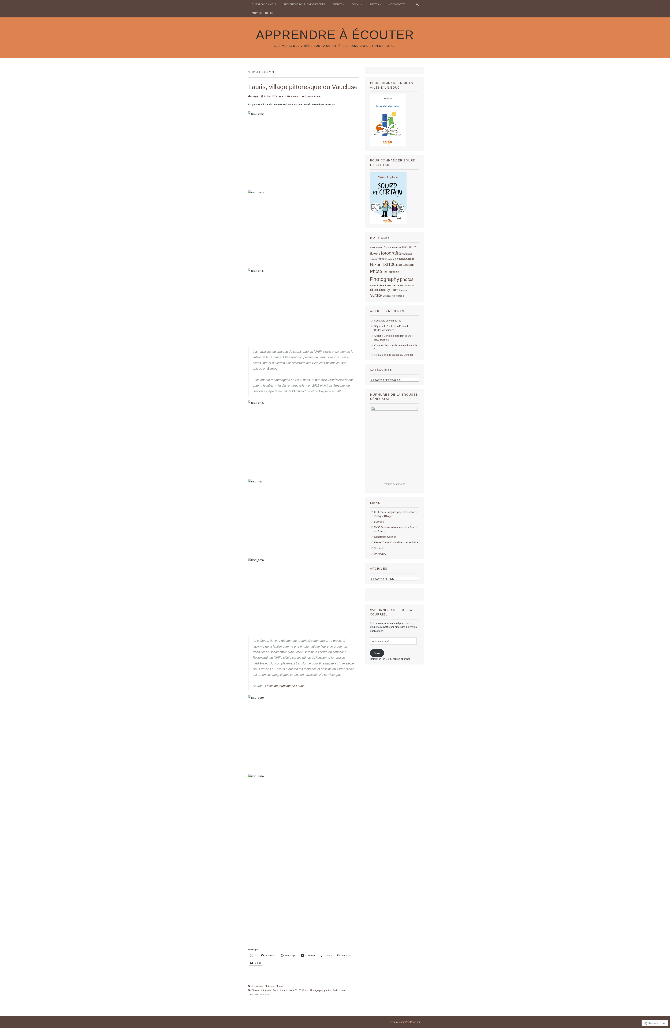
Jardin (276, 990)
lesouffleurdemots (291, 96)
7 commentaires (313, 96)
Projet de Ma (392, 285)
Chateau (255, 990)
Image (254, 96)
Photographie (391, 271)
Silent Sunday (380, 290)
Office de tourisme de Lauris (284, 686)
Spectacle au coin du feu (387, 320)
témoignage (398, 295)
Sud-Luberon (339, 990)
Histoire (373, 259)
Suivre (377, 653)
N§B (399, 265)
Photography (316, 990)
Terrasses (253, 994)
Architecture (257, 986)
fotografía (266, 990)
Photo (305, 990)
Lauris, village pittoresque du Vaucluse (303, 86)
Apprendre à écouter (335, 35)
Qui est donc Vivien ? (264, 4)
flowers (375, 253)
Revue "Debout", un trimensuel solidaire (396, 542)
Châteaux (269, 986)
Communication (392, 247)
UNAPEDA (380, 553)
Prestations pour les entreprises (304, 4)
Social (356, 4)
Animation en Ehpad (263, 13)
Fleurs (411, 247)
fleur (404, 247)
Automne (374, 247)
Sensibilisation (407, 285)
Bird (381, 247)
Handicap (406, 253)
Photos (374, 4)
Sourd (394, 290)
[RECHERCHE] (417, 4)
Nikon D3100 (294, 990)
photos (327, 990)
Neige (411, 259)
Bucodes (379, 521)
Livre (390, 259)
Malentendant (400, 258)
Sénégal (387, 296)
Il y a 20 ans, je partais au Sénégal (393, 354)
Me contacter (397, 4)
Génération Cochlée (385, 536)
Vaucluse (264, 994)
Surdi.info (379, 548)
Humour (382, 258)
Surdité (337, 4)
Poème (380, 285)
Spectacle (403, 290)
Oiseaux (408, 265)
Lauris (283, 990)
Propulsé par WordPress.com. (406, 1022)
